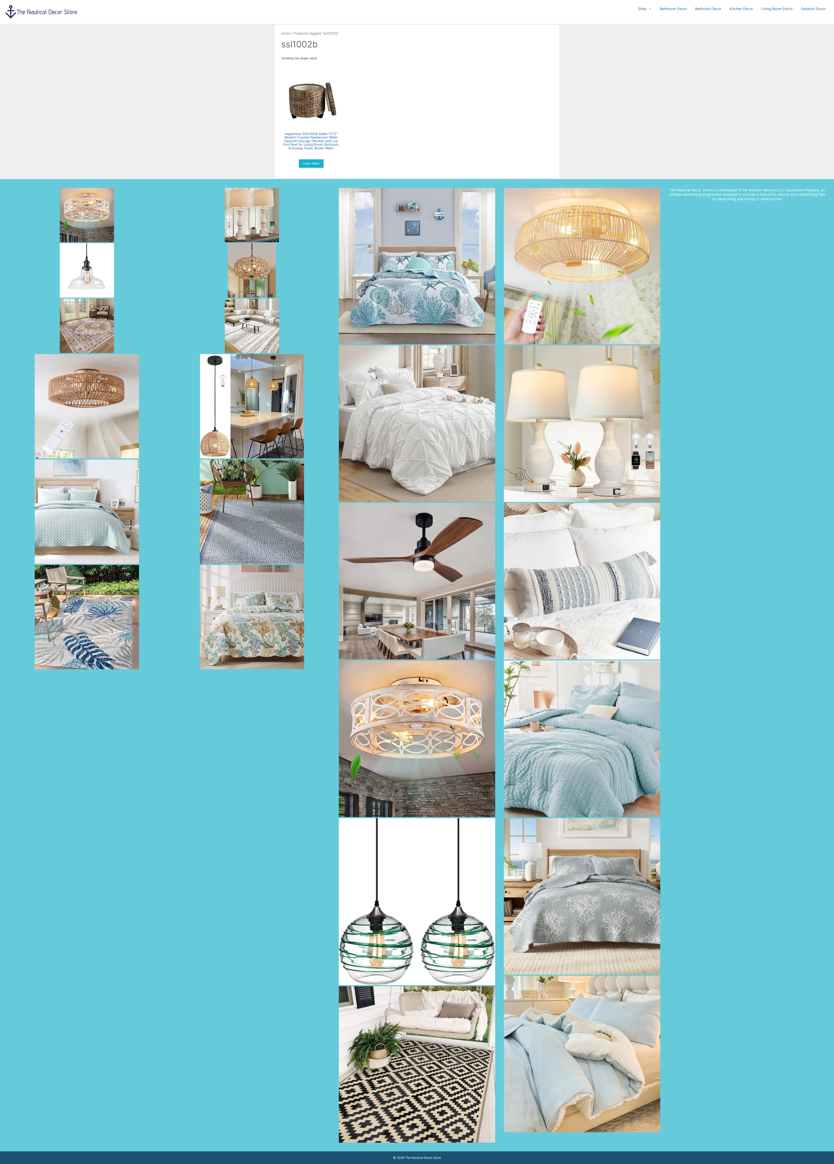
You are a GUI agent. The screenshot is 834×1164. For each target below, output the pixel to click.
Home (286, 33)
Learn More (311, 163)
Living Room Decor (777, 9)
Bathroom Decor (673, 9)
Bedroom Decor (708, 9)
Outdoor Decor (813, 9)
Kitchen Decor (741, 9)
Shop (642, 9)
